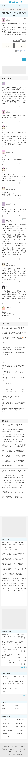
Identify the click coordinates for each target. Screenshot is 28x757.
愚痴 (4, 708)
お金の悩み (6, 733)
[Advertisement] (14, 70)
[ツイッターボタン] (22, 51)
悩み (24, 40)
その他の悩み (6, 737)
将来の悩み (19, 733)
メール (24, 5)
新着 (3, 5)
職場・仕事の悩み (20, 726)
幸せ (4, 712)
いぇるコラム (12, 749)
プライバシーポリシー (13, 746)
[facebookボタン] (19, 51)
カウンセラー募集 (20, 749)
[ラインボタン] (25, 51)
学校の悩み (6, 726)
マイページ (17, 5)
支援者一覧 (4, 749)
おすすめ (10, 5)
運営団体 (22, 746)
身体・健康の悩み (10, 9)
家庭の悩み (19, 723)
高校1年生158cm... (21, 9)
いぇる (2, 9)
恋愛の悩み (6, 723)
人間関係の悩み (20, 719)
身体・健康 (17, 40)
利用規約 (4, 746)
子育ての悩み (19, 730)
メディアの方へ (9, 751)
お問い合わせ (18, 751)
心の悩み (5, 719)
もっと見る (24, 667)
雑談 (17, 708)
